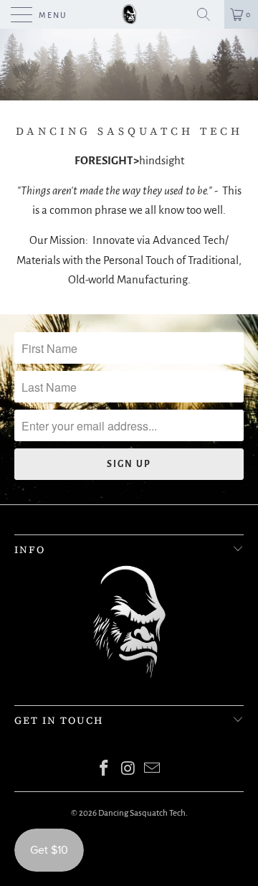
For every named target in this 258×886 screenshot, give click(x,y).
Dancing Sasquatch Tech (142, 813)
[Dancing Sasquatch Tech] (129, 14)
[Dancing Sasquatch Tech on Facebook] (104, 770)
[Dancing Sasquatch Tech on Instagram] (128, 770)
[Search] (208, 14)
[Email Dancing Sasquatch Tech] (152, 770)
